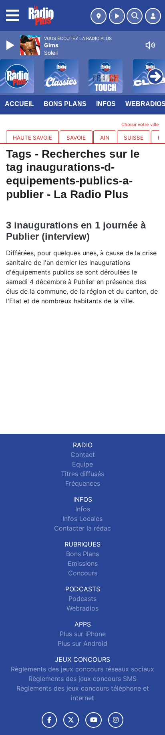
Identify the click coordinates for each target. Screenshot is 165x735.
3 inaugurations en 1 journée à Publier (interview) (76, 231)
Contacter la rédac (82, 528)
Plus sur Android (82, 643)
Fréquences (82, 483)
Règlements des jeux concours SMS (82, 679)
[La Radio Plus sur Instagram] (115, 720)
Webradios (82, 608)
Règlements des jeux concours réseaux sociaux (82, 669)
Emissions (83, 563)
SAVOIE (76, 137)
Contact (82, 455)
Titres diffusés (82, 474)
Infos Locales (82, 519)
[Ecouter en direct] (117, 16)
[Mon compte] (153, 16)
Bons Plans (65, 103)
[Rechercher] (135, 16)
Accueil (19, 103)
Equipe (82, 464)
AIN (104, 137)
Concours (82, 573)
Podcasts (82, 599)
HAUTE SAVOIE (32, 137)
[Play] (11, 45)
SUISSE (133, 137)
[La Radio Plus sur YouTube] (93, 720)
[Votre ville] (99, 16)
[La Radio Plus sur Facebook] (49, 720)
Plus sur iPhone (83, 634)
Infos (106, 103)
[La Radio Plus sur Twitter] (71, 720)
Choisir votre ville (140, 124)
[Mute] (150, 45)
